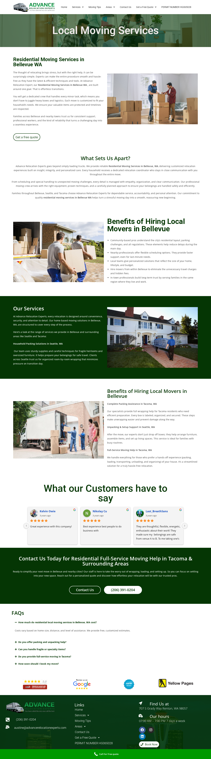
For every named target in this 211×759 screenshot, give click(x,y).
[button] (78, 7)
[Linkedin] (142, 736)
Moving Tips (95, 7)
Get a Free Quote (144, 7)
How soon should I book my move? (38, 663)
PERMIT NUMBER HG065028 (176, 7)
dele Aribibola (115, 511)
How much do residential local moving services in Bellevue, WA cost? (57, 622)
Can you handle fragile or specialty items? (42, 649)
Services (76, 7)
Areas (109, 7)
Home (64, 7)
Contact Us (125, 7)
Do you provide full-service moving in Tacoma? (44, 656)
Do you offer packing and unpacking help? (42, 642)
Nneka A (165, 511)
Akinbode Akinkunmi (68, 511)
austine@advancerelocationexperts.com (40, 727)
